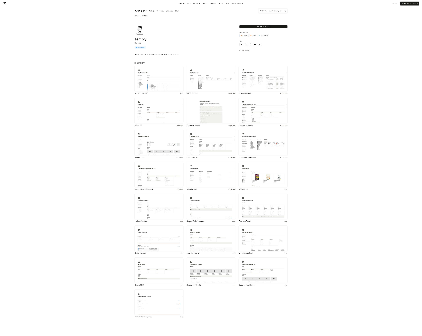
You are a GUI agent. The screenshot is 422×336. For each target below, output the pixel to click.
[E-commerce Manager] (263, 142)
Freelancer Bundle (246, 125)
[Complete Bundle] (211, 110)
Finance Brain (192, 157)
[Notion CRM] (159, 270)
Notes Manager (140, 253)
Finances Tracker (245, 221)
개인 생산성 (264, 35)
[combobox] (272, 10)
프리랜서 (245, 35)
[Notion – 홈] (4, 3)
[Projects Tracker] (159, 206)
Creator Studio (140, 157)
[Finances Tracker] (263, 206)
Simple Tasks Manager (195, 221)
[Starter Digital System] (159, 302)
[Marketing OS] (211, 78)
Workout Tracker (141, 93)
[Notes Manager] (159, 238)
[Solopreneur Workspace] (159, 174)
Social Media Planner (247, 285)
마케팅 (254, 35)
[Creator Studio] (159, 142)
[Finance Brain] (211, 142)
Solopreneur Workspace (144, 189)
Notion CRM (139, 285)
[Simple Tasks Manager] (211, 206)
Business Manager (246, 93)
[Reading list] (263, 174)
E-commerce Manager (247, 157)
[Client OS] (159, 110)
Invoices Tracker (193, 253)
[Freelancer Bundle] (263, 110)
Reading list (243, 189)
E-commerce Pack (246, 253)
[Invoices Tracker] (211, 238)
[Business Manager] (263, 78)
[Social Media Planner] (263, 270)
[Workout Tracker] (159, 78)
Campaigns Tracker (194, 285)
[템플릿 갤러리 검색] (284, 10)
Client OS (138, 125)
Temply (144, 15)
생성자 (137, 15)
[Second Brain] (211, 174)
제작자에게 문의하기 (263, 26)
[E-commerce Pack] (263, 238)
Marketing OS (192, 93)
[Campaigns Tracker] (211, 270)
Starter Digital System (143, 317)
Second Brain (192, 189)
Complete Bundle (193, 125)
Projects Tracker (141, 221)
